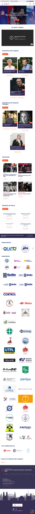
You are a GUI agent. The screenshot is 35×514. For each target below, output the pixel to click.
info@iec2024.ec (20, 510)
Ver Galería (5, 198)
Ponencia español (10, 75)
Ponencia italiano (21, 97)
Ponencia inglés (13, 128)
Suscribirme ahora (30, 235)
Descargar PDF (9, 218)
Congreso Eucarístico (5, 1)
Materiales (3, 462)
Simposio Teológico (14, 1)
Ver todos (4, 54)
